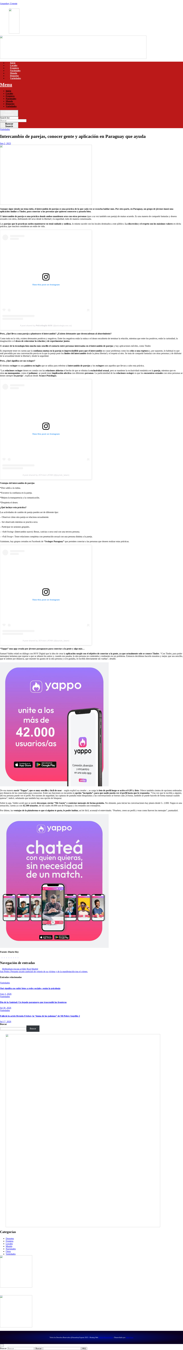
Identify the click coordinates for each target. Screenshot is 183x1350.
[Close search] (2, 1345)
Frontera (14, 68)
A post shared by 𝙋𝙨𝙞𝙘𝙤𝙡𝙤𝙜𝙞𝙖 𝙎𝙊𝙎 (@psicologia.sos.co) (46, 325)
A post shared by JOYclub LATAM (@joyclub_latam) (46, 475)
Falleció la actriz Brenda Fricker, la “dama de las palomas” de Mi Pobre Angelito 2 (40, 1016)
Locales (13, 65)
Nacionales (15, 70)
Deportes (14, 76)
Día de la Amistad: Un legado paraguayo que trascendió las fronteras (33, 1002)
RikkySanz (129, 1337)
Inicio (12, 63)
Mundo (13, 73)
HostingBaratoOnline (106, 1337)
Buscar (9, 125)
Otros (8, 1251)
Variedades (15, 78)
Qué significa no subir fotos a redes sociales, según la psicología (30, 988)
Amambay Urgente (8, 3)
